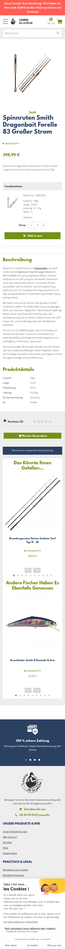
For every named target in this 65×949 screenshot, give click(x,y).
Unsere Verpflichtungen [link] (15, 831)
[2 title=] (38, 421)
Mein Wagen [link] (59, 21)
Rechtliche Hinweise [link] (13, 875)
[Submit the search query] (58, 33)
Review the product (32, 436)
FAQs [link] (5, 848)
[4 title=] (46, 421)
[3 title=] (42, 421)
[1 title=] (34, 421)
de (48, 23)
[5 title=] (50, 421)
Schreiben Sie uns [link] (35, 809)
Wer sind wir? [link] (10, 837)
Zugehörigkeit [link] (10, 853)
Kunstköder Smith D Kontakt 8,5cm (32, 638)
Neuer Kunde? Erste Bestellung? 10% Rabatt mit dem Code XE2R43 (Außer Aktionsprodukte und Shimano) (32, 7)
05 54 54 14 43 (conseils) (35, 815)
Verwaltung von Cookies (15, 870)
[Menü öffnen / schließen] (5, 21)
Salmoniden (41, 268)
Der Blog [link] (7, 842)
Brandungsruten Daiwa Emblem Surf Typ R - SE (32, 518)
